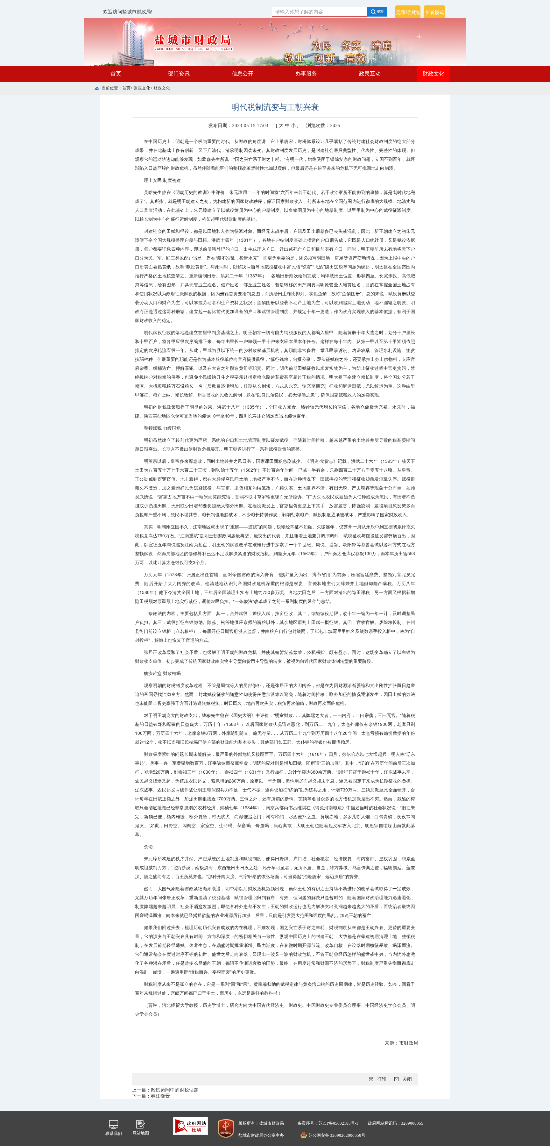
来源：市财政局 (401, 1043)
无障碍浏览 (408, 12)
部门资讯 (179, 74)
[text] (319, 12)
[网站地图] (140, 1123)
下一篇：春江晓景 (151, 1096)
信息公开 (242, 74)
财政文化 (433, 74)
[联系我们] (113, 1124)
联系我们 (113, 1133)
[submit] (380, 12)
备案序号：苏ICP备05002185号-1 (327, 1123)
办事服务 (306, 74)
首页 (115, 74)
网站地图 (140, 1133)
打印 (381, 1079)
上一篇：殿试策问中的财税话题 (165, 1089)
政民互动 (370, 74)
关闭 (407, 1079)
